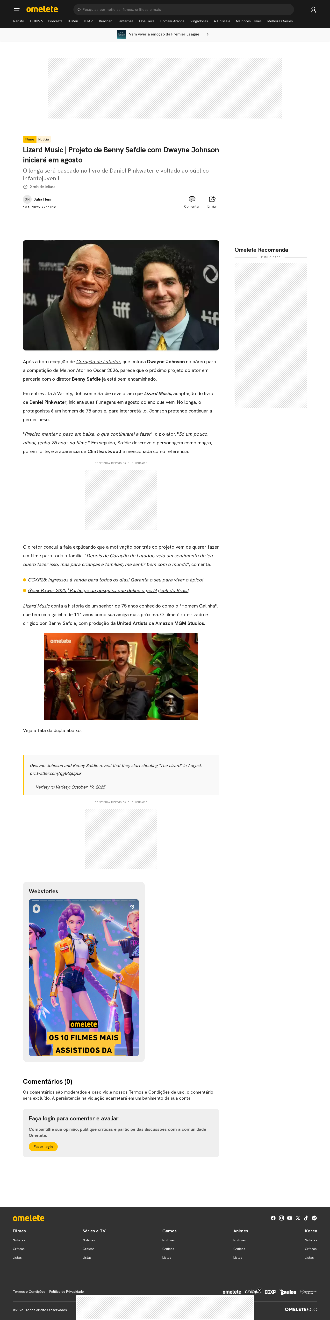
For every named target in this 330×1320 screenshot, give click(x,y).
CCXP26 (36, 21)
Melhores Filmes (249, 21)
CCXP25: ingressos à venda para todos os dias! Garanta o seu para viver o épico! (115, 580)
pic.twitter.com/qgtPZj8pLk (55, 773)
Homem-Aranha (172, 21)
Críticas (19, 1249)
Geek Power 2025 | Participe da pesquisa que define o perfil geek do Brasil (108, 590)
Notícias (19, 1240)
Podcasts (55, 21)
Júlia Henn (43, 199)
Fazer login (43, 1146)
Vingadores (199, 21)
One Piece (147, 21)
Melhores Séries (280, 21)
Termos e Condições (29, 1291)
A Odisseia (222, 21)
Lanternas (125, 21)
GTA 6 (88, 21)
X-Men (73, 21)
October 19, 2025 (88, 787)
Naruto (18, 21)
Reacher (105, 21)
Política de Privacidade (66, 1291)
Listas (17, 1257)
